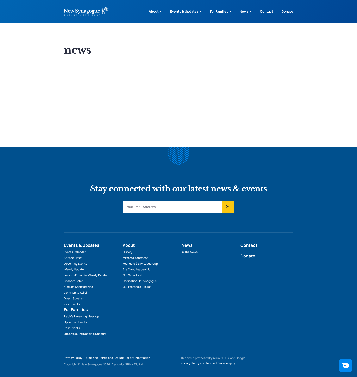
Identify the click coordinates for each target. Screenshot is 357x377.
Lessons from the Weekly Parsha (85, 275)
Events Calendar (75, 252)
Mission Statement (135, 258)
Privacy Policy (73, 358)
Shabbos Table (73, 281)
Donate (287, 11)
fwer (228, 207)
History (127, 252)
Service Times (73, 258)
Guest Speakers (74, 298)
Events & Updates (184, 11)
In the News (190, 252)
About (154, 11)
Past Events (72, 304)
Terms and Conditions (98, 358)
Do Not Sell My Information (132, 358)
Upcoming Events (75, 264)
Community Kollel (75, 292)
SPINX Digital (134, 364)
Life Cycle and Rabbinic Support (85, 334)
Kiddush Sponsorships (78, 287)
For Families (219, 11)
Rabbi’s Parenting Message (81, 316)
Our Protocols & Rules (137, 287)
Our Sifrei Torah (133, 275)
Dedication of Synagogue (140, 281)
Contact (266, 11)
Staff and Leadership (136, 269)
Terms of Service (217, 363)
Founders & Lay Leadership (140, 264)
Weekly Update (74, 269)
